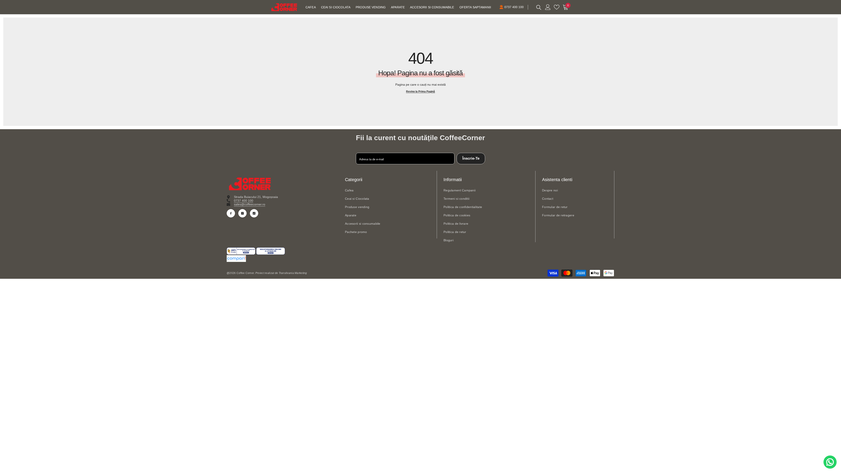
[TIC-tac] (254, 213)
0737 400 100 (243, 200)
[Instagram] (242, 213)
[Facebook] (231, 213)
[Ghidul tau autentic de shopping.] (420, 258)
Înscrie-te (470, 158)
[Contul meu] (548, 7)
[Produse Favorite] (556, 7)
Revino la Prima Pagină (420, 91)
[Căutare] (539, 7)
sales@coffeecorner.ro (249, 204)
